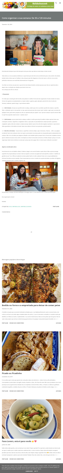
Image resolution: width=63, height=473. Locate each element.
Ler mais (58, 323)
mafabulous (16, 206)
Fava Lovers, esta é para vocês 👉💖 (19, 441)
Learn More (29, 471)
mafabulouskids (26, 206)
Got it (36, 471)
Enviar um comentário (17, 323)
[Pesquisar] (56, 3)
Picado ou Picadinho (12, 373)
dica (10, 206)
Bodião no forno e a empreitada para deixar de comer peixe (31, 305)
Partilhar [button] (56, 206)
